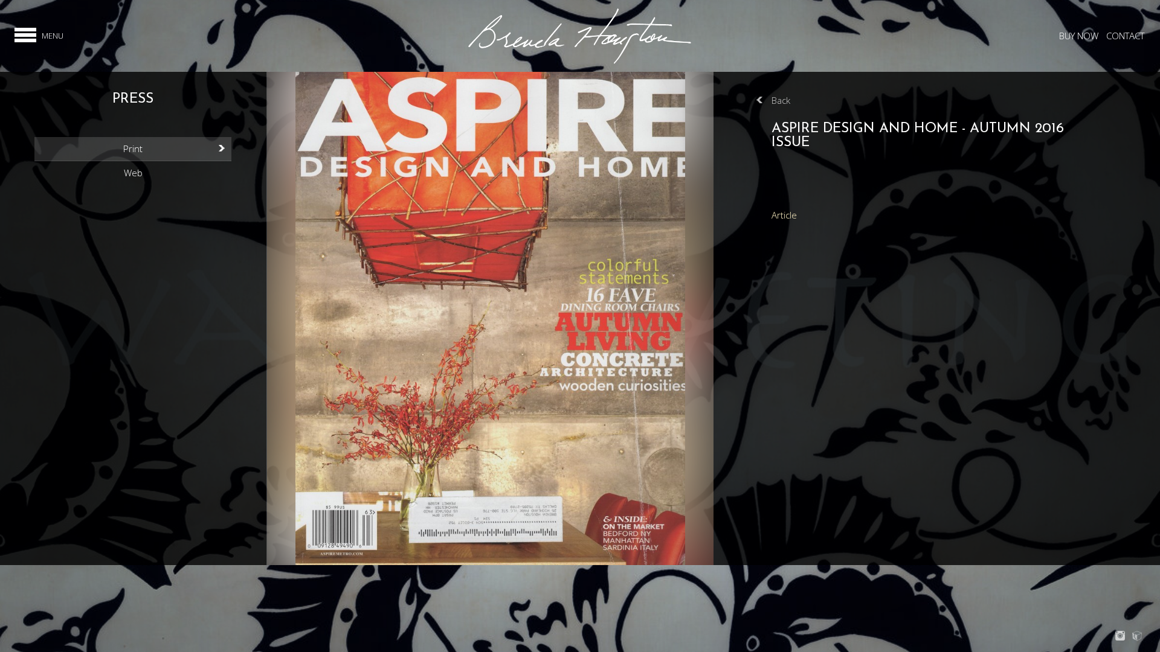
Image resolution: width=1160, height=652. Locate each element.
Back (781, 100)
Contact (1125, 36)
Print (133, 148)
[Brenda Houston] (580, 62)
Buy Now (1078, 36)
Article (784, 215)
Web (133, 173)
